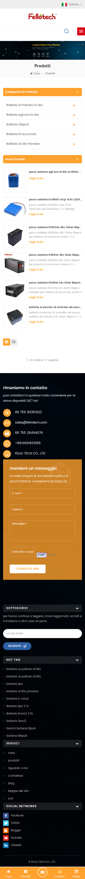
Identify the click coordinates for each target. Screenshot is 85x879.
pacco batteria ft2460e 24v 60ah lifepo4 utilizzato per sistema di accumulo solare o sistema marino (55, 283)
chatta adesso (42, 872)
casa (37, 74)
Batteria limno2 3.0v (19, 714)
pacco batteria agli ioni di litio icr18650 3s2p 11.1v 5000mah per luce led (55, 172)
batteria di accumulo (21, 134)
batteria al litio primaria (23, 143)
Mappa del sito (18, 791)
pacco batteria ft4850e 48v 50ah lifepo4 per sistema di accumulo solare (55, 255)
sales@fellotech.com (31, 422)
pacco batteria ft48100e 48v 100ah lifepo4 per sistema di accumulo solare (55, 227)
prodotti (13, 760)
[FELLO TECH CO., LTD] (42, 16)
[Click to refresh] (42, 555)
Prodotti (50, 74)
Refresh (53, 555)
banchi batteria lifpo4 (20, 728)
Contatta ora (27, 568)
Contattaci (15, 775)
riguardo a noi (18, 768)
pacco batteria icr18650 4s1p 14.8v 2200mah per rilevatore (55, 200)
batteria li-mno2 (17, 699)
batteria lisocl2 (16, 721)
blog (11, 783)
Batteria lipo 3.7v (17, 706)
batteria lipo (14, 684)
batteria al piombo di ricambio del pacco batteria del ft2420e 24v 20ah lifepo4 (55, 307)
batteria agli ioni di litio (22, 114)
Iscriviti (14, 646)
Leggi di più (36, 178)
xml (10, 798)
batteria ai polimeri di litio (24, 105)
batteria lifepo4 (17, 124)
